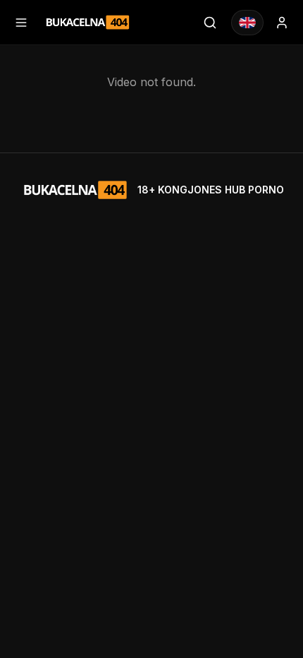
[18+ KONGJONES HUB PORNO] (87, 22)
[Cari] (210, 22)
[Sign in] (282, 22)
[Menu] (21, 22)
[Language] (247, 22)
